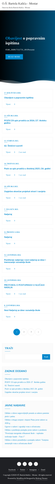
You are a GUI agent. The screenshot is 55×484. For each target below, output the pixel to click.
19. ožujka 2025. (11, 186)
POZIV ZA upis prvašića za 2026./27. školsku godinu (25, 382)
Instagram (33, 470)
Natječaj (8, 214)
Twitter (22, 470)
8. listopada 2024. (12, 305)
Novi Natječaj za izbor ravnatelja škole (22, 310)
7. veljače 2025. (11, 209)
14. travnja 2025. (11, 164)
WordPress (20, 478)
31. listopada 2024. (12, 255)
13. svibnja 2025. (11, 141)
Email (43, 470)
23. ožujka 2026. (11, 116)
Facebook (12, 470)
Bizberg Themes (41, 478)
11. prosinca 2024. (12, 232)
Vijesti (8, 104)
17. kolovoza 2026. (12, 93)
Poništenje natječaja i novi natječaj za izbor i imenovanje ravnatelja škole (25, 261)
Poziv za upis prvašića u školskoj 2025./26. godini (27, 169)
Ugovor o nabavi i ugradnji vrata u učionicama (22, 427)
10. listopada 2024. (12, 280)
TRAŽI (9, 348)
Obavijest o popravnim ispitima (18, 98)
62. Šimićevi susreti (13, 146)
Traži (46, 357)
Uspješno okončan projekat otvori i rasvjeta (24, 191)
